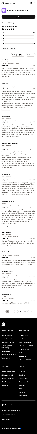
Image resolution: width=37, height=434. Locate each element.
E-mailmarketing (24, 349)
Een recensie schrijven (9, 48)
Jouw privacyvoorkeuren (10, 428)
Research (5, 385)
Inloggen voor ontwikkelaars (11, 410)
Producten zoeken (8, 339)
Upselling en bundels (26, 346)
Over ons (22, 371)
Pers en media (23, 382)
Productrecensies (25, 342)
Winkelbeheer (6, 358)
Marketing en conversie (9, 354)
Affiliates (22, 389)
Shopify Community (8, 378)
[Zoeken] (31, 3)
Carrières (22, 375)
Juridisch (22, 392)
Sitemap (4, 424)
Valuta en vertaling (25, 359)
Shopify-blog (6, 382)
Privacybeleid (6, 419)
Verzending (22, 356)
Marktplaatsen (24, 339)
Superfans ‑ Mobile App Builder (17, 10)
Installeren (18, 17)
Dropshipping (23, 335)
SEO (20, 352)
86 (25, 311)
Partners (22, 385)
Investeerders (23, 378)
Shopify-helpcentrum (8, 371)
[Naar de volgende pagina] (29, 311)
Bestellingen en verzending (7, 346)
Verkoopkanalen (7, 335)
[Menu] (34, 3)
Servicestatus (23, 395)
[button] (23, 54)
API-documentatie (8, 375)
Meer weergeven (6, 109)
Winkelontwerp (6, 351)
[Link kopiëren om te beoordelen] (11, 60)
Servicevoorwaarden (8, 415)
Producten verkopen (8, 342)
